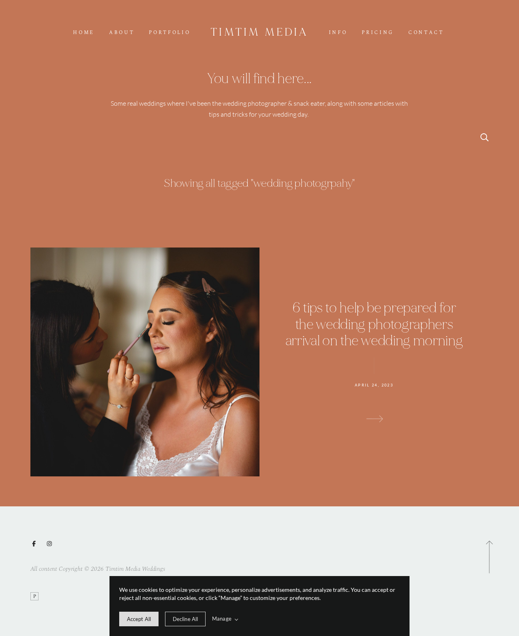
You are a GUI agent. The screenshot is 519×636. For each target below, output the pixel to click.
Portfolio (169, 32)
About (121, 32)
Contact (426, 32)
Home (83, 32)
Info (338, 32)
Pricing (378, 32)
